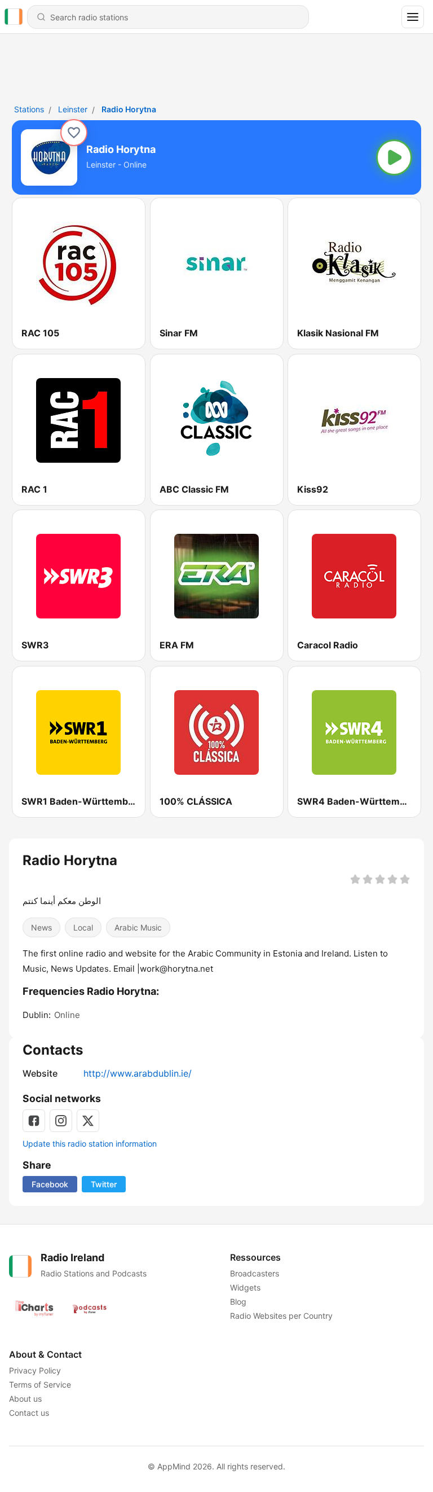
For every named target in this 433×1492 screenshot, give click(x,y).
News (41, 927)
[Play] (394, 157)
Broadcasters (254, 1273)
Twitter (104, 1184)
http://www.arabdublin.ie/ (137, 1073)
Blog (238, 1301)
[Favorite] (73, 132)
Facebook (50, 1184)
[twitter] (88, 1120)
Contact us (29, 1413)
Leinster (72, 109)
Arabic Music (138, 927)
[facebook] (34, 1120)
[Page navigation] (412, 17)
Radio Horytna (128, 109)
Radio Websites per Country (281, 1315)
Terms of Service (40, 1384)
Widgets (245, 1287)
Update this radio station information (90, 1143)
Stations (29, 109)
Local (83, 927)
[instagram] (61, 1120)
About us (25, 1398)
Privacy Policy (35, 1370)
